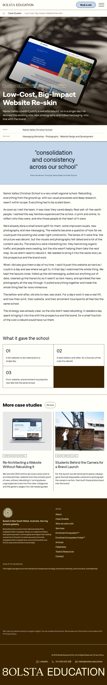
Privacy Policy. (98, 655)
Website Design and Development (76, 136)
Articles (59, 542)
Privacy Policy (11, 633)
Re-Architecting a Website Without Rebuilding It (22, 464)
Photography (52, 136)
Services (60, 528)
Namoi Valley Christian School (37, 129)
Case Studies (14, 13)
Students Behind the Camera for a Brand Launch (79, 464)
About (59, 514)
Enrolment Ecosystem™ (67, 532)
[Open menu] (101, 5)
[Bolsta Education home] (18, 5)
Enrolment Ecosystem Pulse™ (70, 537)
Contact (60, 556)
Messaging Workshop (33, 136)
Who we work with (65, 523)
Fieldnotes (61, 546)
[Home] (4, 13)
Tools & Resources (65, 551)
